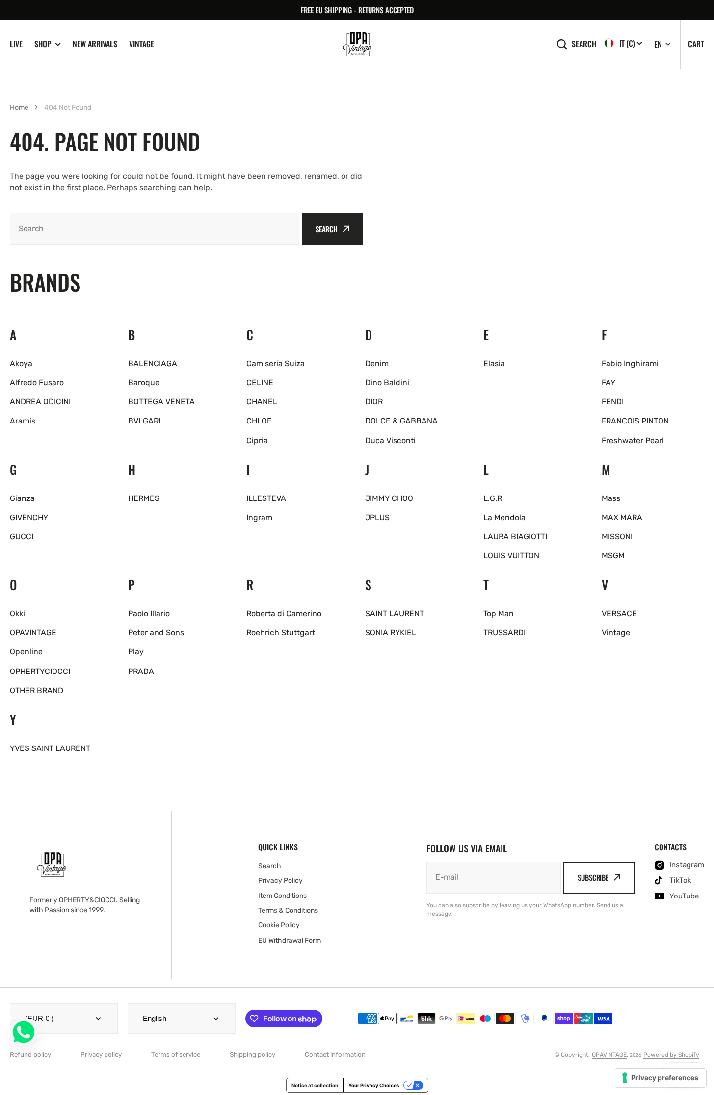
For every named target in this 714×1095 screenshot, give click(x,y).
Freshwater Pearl (633, 440)
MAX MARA (622, 517)
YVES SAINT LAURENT (50, 748)
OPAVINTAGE (33, 632)
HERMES (143, 498)
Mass (611, 498)
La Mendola (504, 517)
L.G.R (492, 498)
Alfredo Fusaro (37, 382)
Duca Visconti (390, 440)
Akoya (21, 363)
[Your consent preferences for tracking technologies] (660, 1078)
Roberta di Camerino (283, 613)
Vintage (141, 44)
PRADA (141, 671)
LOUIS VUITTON (511, 555)
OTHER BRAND (36, 690)
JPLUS (377, 517)
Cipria (257, 440)
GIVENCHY (29, 517)
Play (136, 651)
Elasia (494, 363)
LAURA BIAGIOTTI (515, 536)
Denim (377, 363)
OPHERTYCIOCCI (40, 671)
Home (19, 107)
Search (584, 44)
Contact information (335, 1054)
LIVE (16, 44)
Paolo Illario (149, 613)
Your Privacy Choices (373, 1085)
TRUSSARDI (504, 632)
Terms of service (175, 1054)
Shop (42, 44)
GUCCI (21, 536)
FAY (608, 382)
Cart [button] (696, 44)
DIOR (374, 401)
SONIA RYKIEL (390, 632)
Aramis (22, 420)
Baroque (143, 382)
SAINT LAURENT (394, 613)
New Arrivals (95, 44)
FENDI (613, 401)
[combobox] (154, 229)
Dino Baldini (387, 382)
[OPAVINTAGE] (357, 44)
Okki (17, 613)
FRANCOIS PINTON (635, 420)
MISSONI (617, 536)
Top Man (498, 613)
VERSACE (619, 613)
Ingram (259, 517)
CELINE (259, 382)
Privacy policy (101, 1054)
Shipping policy (252, 1054)
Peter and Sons (156, 632)
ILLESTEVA (266, 498)
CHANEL (261, 401)
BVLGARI (144, 420)
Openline (26, 651)
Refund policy (30, 1054)
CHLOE (259, 420)
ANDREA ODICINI (40, 401)
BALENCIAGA (152, 363)
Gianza (22, 498)
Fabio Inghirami (630, 363)
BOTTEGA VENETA (161, 401)
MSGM (613, 555)
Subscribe (593, 877)
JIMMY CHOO (389, 498)
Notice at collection (314, 1085)
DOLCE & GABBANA (401, 420)
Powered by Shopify (671, 1054)
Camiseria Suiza (275, 363)
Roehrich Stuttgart (280, 632)
